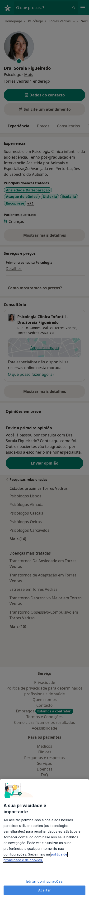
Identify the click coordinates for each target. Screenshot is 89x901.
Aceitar (44, 890)
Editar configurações (44, 881)
